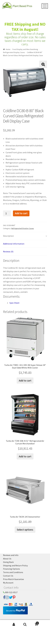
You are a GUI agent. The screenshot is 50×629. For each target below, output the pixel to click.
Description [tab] (8, 236)
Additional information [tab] (13, 243)
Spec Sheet (14, 302)
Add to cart (21, 213)
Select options (25, 529)
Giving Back (8, 562)
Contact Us (8, 575)
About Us (7, 558)
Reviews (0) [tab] (8, 251)
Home (8, 49)
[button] (43, 64)
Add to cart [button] (25, 380)
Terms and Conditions (13, 572)
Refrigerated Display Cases (14, 52)
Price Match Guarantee (13, 579)
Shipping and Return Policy (15, 565)
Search (25, 624)
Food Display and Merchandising (25, 49)
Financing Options (11, 568)
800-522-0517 (11, 592)
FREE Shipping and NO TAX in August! (25, 27)
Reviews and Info (10, 555)
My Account (8, 582)
